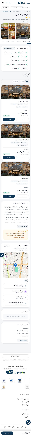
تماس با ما (26, 417)
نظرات (7, 42)
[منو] (2, 2)
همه (27, 81)
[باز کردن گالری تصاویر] (23, 31)
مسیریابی (7, 246)
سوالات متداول (25, 405)
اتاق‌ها (29, 42)
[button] (15, 265)
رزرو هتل (28, 11)
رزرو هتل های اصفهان (18, 11)
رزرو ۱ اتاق (9, 119)
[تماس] (9, 2)
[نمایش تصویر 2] (12, 27)
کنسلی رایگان (15, 81)
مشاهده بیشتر (23, 226)
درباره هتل (18, 42)
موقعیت (12, 42)
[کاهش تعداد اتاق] (26, 119)
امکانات (24, 42)
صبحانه (22, 81)
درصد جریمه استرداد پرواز (23, 399)
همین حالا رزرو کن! (15, 356)
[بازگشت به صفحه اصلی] (24, 3)
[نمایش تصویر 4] (12, 35)
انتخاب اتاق (7, 433)
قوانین (3, 42)
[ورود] (6, 2)
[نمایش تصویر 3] (4, 27)
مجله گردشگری (25, 414)
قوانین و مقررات (25, 402)
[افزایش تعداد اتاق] (17, 119)
